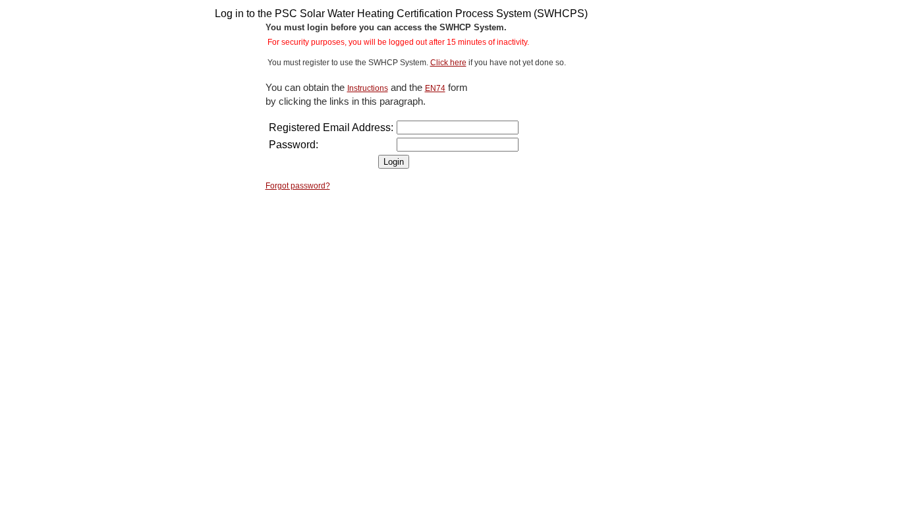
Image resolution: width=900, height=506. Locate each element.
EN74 (435, 88)
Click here (448, 62)
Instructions (367, 88)
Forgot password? (298, 185)
